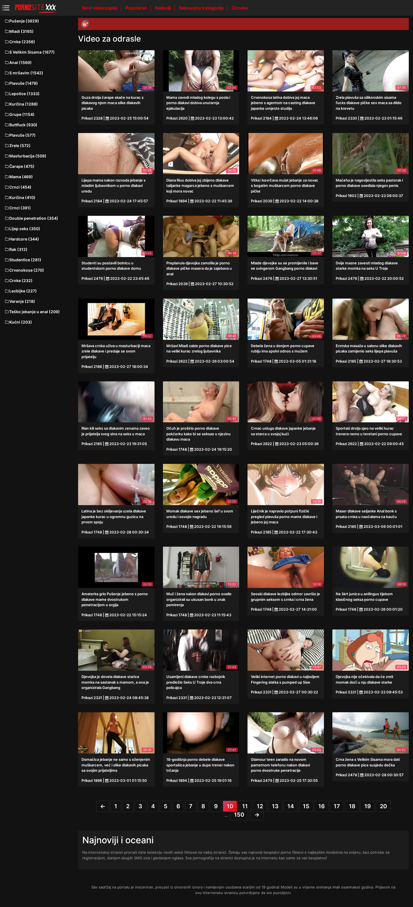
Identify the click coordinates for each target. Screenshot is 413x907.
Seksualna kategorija (202, 8)
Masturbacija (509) (27, 156)
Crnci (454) (20, 187)
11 (245, 806)
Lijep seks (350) (24, 228)
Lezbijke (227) (23, 290)
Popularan (136, 8)
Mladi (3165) (21, 31)
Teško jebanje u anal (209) (34, 311)
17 (337, 806)
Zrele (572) (20, 145)
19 (367, 806)
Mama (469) (21, 176)
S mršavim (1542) (26, 72)
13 (275, 806)
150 (239, 814)
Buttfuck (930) (23, 124)
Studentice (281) (25, 259)
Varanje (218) (22, 301)
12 (260, 806)
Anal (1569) (20, 62)
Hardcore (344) (24, 239)
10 (230, 806)
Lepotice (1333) (24, 93)
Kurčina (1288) (23, 104)
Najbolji (163, 8)
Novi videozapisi (100, 8)
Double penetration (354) (33, 218)
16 (321, 806)
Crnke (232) (21, 280)
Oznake (240, 8)
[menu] (6, 8)
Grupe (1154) (22, 114)
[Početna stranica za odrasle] (36, 8)
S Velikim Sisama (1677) (32, 52)
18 (352, 806)
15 (306, 806)
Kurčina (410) (22, 197)
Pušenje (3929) (24, 21)
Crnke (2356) (22, 41)
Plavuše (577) (22, 135)
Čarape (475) (22, 166)
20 (383, 806)
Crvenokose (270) (26, 270)
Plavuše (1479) (23, 83)
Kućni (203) (20, 322)
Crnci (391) (20, 207)
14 (290, 806)
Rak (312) (18, 249)
